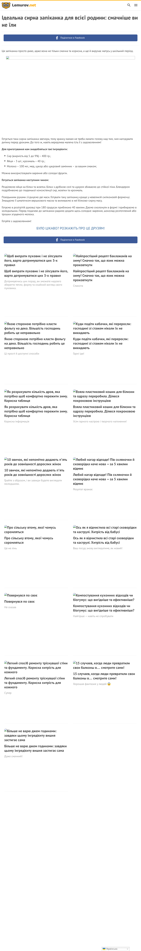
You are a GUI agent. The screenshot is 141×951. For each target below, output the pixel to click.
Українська (111, 949)
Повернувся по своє (19, 601)
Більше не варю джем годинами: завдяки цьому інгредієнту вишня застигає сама (35, 748)
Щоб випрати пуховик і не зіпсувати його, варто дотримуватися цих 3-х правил (36, 273)
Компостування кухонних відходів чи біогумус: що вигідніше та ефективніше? (103, 608)
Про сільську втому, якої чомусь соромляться (28, 540)
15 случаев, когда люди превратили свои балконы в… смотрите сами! (104, 676)
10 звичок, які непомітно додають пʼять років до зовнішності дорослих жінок (34, 472)
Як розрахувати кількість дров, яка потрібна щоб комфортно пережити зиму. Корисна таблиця (36, 411)
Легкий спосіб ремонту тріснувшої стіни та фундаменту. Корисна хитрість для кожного (34, 682)
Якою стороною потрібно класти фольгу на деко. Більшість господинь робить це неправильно (35, 343)
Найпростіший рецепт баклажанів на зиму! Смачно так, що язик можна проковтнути (101, 275)
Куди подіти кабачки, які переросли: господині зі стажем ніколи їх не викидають (100, 343)
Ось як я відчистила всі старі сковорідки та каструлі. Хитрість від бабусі (103, 540)
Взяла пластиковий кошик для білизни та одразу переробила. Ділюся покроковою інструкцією (104, 411)
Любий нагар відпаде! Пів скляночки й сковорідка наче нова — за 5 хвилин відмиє (102, 479)
